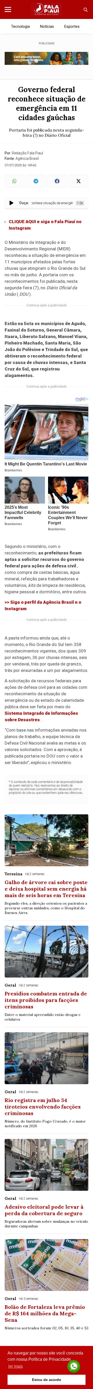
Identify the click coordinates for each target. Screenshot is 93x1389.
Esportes (72, 26)
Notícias (47, 26)
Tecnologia (20, 26)
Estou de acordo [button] (46, 1380)
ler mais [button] (15, 1366)
